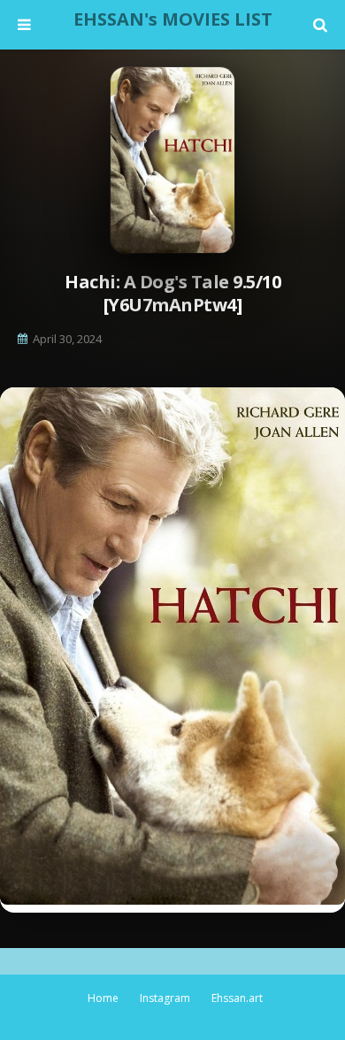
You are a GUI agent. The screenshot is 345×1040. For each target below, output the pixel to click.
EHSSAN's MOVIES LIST (172, 19)
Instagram (165, 998)
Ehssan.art (237, 998)
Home (103, 998)
